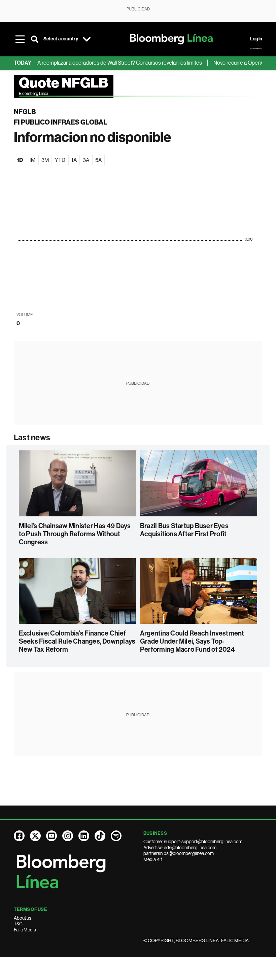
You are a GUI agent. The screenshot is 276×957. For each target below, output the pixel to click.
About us (22, 918)
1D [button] (20, 160)
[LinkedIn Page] (83, 835)
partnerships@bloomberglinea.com (178, 853)
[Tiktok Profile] (100, 835)
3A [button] (86, 160)
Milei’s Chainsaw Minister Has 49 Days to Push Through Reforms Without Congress (75, 534)
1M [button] (32, 160)
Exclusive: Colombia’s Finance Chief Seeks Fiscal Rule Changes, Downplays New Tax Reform (77, 641)
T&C (18, 923)
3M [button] (45, 160)
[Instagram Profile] (67, 835)
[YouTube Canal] (51, 835)
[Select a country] (87, 39)
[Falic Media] (256, 48)
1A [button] (74, 160)
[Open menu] (20, 39)
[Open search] (35, 39)
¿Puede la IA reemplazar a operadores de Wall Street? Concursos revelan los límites (97, 63)
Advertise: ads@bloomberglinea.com (179, 847)
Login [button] (256, 39)
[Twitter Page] (35, 835)
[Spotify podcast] (116, 835)
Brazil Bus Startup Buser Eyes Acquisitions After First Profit (184, 530)
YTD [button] (60, 160)
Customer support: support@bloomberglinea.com (192, 841)
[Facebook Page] (19, 835)
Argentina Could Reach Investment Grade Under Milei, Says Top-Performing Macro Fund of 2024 (192, 641)
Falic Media (25, 929)
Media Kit (152, 859)
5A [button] (98, 160)
